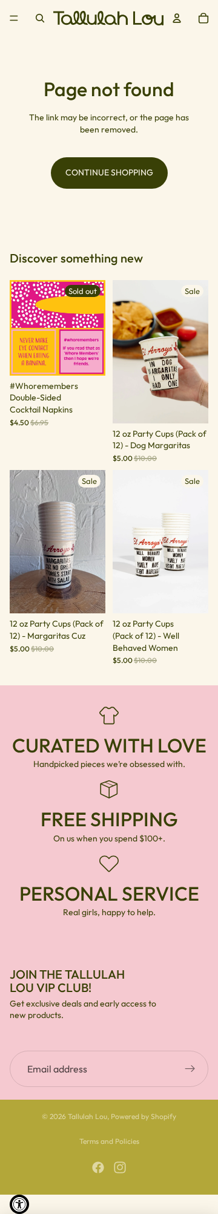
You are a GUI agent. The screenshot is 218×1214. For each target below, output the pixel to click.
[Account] (177, 18)
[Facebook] (98, 1167)
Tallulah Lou (87, 1116)
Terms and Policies (109, 1141)
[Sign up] (190, 1069)
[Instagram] (120, 1167)
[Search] (40, 18)
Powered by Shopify (143, 1116)
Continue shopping (109, 172)
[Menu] (14, 18)
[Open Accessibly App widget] (19, 1204)
